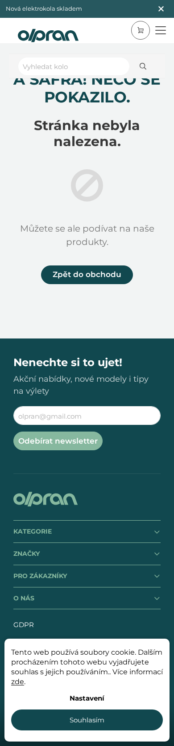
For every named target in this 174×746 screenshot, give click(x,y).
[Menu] (160, 30)
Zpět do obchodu (87, 274)
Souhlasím (87, 720)
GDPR (23, 624)
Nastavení (87, 698)
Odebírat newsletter (58, 440)
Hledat (142, 66)
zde (17, 681)
